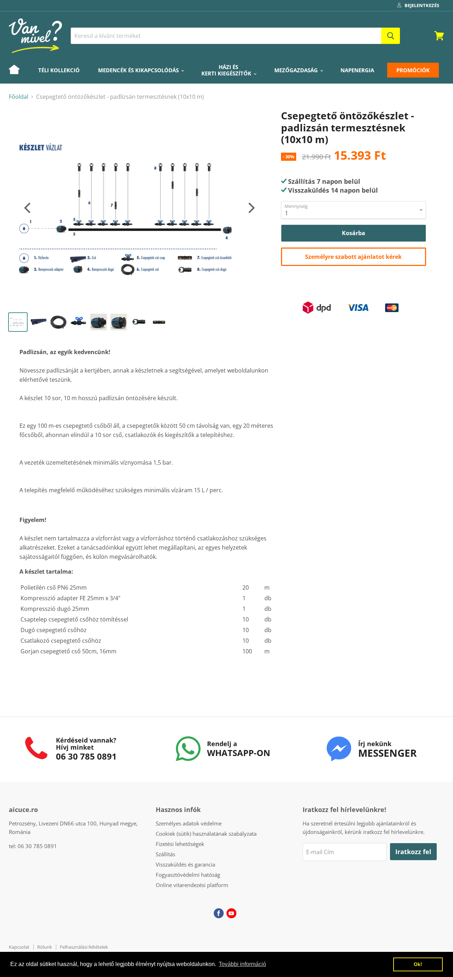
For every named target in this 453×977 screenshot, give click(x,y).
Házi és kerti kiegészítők (227, 70)
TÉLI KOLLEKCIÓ (59, 70)
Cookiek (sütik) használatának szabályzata (206, 833)
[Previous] (28, 208)
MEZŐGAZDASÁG (296, 70)
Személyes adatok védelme (189, 823)
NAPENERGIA (357, 70)
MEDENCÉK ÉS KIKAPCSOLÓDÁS (139, 70)
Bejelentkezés (422, 5)
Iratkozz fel (413, 851)
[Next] (250, 208)
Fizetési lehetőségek (180, 843)
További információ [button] (242, 964)
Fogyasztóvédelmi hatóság (188, 874)
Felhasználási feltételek (84, 947)
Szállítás (165, 854)
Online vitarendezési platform (192, 884)
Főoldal (18, 96)
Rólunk (44, 947)
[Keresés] (390, 36)
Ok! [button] (418, 964)
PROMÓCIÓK (413, 70)
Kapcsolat (19, 947)
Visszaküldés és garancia (185, 864)
